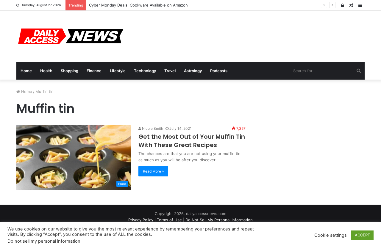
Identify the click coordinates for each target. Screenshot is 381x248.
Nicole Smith (152, 128)
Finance (94, 70)
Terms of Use (169, 219)
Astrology (193, 70)
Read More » (153, 171)
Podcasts (218, 70)
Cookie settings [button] (330, 235)
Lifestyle (118, 70)
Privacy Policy (140, 219)
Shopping (69, 70)
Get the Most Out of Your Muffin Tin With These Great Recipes (191, 140)
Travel (170, 70)
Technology (145, 70)
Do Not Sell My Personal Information (219, 219)
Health (46, 70)
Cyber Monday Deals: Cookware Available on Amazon (138, 5)
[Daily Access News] (70, 36)
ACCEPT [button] (362, 235)
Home (26, 70)
